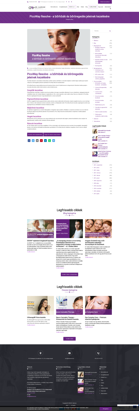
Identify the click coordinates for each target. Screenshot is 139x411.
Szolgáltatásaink (63, 7)
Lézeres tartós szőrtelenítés (98, 92)
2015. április (96, 193)
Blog (87, 7)
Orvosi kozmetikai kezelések (99, 97)
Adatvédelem (108, 7)
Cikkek (82, 7)
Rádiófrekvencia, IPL (100, 104)
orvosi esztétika (33, 68)
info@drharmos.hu (69, 358)
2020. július (96, 183)
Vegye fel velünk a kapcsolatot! (52, 134)
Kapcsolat (100, 7)
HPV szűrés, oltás (99, 74)
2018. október (97, 191)
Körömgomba (98, 65)
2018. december (97, 185)
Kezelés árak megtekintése (35, 134)
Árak (78, 7)
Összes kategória (69, 290)
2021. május (96, 170)
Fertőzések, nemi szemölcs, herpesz (99, 70)
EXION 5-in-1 (72, 7)
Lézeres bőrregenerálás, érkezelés (101, 88)
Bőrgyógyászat (97, 45)
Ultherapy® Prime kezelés (104, 130)
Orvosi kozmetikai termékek (99, 101)
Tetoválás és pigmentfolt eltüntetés (101, 108)
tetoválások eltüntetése (48, 70)
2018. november (97, 188)
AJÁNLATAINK (92, 7)
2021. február (97, 175)
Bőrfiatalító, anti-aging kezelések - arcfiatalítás (100, 84)
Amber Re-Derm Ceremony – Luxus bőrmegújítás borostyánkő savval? (104, 153)
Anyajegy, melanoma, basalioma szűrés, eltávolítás (100, 49)
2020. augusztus (98, 180)
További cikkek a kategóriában (69, 274)
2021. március (97, 172)
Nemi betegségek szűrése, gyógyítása (100, 77)
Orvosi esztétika (97, 81)
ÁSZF (67, 405)
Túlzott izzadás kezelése (101, 111)
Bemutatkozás (54, 7)
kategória (69, 213)
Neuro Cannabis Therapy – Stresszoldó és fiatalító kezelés (104, 137)
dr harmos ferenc (47, 68)
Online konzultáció (105, 1)
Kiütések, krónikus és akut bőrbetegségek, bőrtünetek (101, 61)
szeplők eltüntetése (37, 70)
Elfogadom (106, 408)
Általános (96, 40)
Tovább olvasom (31, 251)
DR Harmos (40, 68)
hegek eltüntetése (66, 68)
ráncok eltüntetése (56, 68)
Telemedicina (97, 121)
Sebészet (96, 118)
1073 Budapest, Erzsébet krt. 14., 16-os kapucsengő (52, 1)
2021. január (96, 178)
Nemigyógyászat (98, 68)
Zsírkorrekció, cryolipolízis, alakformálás (101, 115)
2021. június (96, 167)
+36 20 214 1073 (98, 358)
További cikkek (69, 338)
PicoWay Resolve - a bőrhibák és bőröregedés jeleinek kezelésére (55, 75)
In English (73, 405)
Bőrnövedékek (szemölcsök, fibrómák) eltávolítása (100, 55)
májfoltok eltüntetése (76, 68)
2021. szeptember (98, 165)
